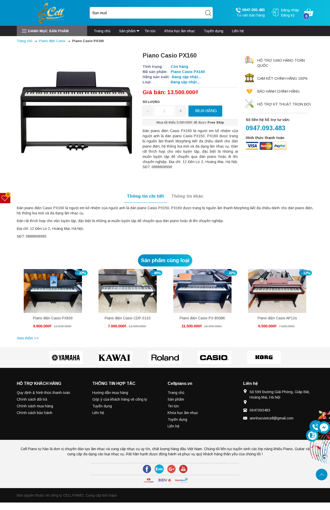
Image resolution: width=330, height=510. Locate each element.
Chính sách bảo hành (34, 413)
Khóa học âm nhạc (183, 413)
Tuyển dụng (102, 406)
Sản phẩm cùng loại (165, 260)
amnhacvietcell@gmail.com (271, 418)
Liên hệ (98, 413)
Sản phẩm (176, 399)
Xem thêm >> (28, 338)
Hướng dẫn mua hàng (110, 393)
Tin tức (173, 406)
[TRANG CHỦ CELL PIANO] (52, 13)
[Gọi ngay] (315, 427)
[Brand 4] (214, 357)
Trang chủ (176, 393)
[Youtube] (183, 469)
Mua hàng (43, 295)
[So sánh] (58, 293)
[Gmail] (171, 469)
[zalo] (159, 469)
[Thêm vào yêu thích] (49, 293)
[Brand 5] (264, 357)
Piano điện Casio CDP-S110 (128, 318)
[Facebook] (147, 469)
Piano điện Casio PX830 (53, 318)
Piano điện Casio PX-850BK (202, 318)
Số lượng (151, 102)
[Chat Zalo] (312, 435)
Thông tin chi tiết (145, 196)
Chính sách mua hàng (35, 406)
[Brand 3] (165, 357)
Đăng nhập (290, 10)
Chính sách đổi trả (32, 399)
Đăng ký (288, 15)
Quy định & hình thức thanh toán (43, 393)
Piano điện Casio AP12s (277, 318)
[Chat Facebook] (324, 427)
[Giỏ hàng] (308, 12)
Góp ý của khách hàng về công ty (119, 399)
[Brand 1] (66, 357)
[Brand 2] (115, 357)
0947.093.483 (253, 9)
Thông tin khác (187, 196)
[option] (53, 302)
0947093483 (260, 410)
